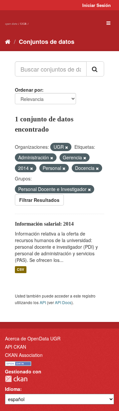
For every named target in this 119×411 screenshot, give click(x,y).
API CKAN (15, 346)
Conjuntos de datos (46, 41)
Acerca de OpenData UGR (32, 338)
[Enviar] (95, 69)
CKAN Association (24, 355)
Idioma (12, 389)
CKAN (16, 378)
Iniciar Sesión (96, 5)
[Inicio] (8, 41)
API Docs (63, 302)
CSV (20, 269)
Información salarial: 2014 (44, 224)
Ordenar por (28, 89)
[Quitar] (66, 147)
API (43, 302)
